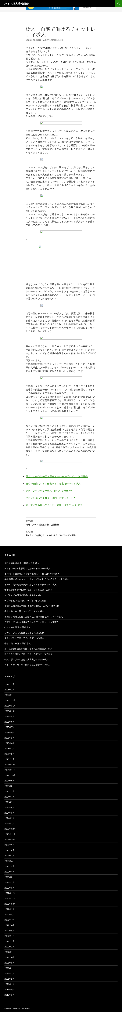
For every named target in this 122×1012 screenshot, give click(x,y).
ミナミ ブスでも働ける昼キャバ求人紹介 (24, 632)
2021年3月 (9, 973)
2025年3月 (9, 748)
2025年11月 (10, 705)
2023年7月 (9, 855)
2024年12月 (10, 764)
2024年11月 (10, 770)
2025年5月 (9, 738)
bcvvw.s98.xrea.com (55, 40)
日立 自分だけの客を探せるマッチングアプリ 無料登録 (57, 476)
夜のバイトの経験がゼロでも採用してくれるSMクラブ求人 (32, 573)
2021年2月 (9, 978)
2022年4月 (9, 936)
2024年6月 (9, 796)
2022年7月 (9, 920)
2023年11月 (10, 834)
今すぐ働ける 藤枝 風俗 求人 (17, 643)
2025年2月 (9, 754)
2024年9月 (9, 780)
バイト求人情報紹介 (16, 3)
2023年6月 (9, 861)
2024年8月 (9, 786)
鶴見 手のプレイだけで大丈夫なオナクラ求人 (26, 659)
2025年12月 (10, 700)
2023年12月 (10, 829)
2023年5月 (9, 866)
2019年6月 (9, 989)
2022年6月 (9, 925)
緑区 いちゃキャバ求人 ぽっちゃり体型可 (49, 490)
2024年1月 (9, 823)
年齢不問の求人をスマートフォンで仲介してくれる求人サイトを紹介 (36, 579)
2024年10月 (10, 775)
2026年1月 (9, 695)
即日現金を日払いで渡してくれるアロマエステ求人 (28, 654)
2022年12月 (10, 893)
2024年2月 (9, 818)
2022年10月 (10, 904)
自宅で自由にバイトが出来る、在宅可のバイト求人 (53, 483)
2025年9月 (9, 716)
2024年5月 (9, 802)
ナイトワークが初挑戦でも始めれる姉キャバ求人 (27, 568)
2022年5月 (9, 930)
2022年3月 (9, 941)
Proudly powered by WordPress (17, 1008)
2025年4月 (9, 743)
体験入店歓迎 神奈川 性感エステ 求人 (21, 563)
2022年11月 (10, 898)
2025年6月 (9, 732)
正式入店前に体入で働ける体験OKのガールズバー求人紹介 (32, 606)
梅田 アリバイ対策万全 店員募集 (42, 523)
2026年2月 (9, 689)
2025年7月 (9, 727)
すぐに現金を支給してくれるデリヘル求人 (24, 638)
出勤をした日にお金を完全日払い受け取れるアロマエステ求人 (33, 616)
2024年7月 (9, 791)
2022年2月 (9, 946)
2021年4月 (9, 968)
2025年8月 (9, 721)
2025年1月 (9, 759)
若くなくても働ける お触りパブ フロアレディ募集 (51, 533)
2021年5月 (9, 962)
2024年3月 (9, 813)
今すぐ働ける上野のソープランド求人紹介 (24, 611)
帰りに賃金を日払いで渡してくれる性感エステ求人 (28, 648)
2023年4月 (9, 871)
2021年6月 (9, 957)
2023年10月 (10, 839)
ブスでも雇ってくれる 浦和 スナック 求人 (51, 497)
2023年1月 (9, 887)
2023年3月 (9, 877)
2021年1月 (9, 984)
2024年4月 (9, 807)
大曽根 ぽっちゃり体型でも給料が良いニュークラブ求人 (31, 622)
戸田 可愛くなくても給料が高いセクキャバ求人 (27, 665)
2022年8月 (9, 914)
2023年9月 (9, 845)
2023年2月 (9, 882)
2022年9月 (9, 909)
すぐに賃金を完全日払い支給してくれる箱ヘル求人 (28, 590)
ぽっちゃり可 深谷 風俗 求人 (17, 627)
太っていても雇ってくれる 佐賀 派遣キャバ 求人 (54, 504)
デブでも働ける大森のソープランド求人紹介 (25, 600)
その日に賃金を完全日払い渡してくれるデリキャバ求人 (30, 584)
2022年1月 (9, 952)
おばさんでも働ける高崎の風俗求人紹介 (23, 595)
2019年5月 (9, 995)
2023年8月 (9, 850)
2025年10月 (10, 711)
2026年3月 (9, 684)
